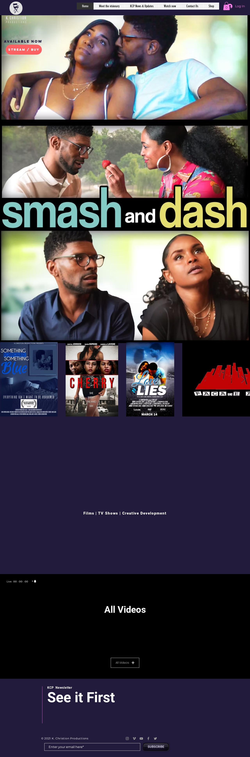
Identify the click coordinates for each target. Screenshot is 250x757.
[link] (34, 581)
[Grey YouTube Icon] (141, 738)
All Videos (122, 663)
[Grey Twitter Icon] (155, 738)
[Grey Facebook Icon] (148, 738)
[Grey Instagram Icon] (127, 738)
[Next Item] (243, 379)
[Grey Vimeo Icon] (134, 738)
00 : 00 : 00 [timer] (20, 581)
